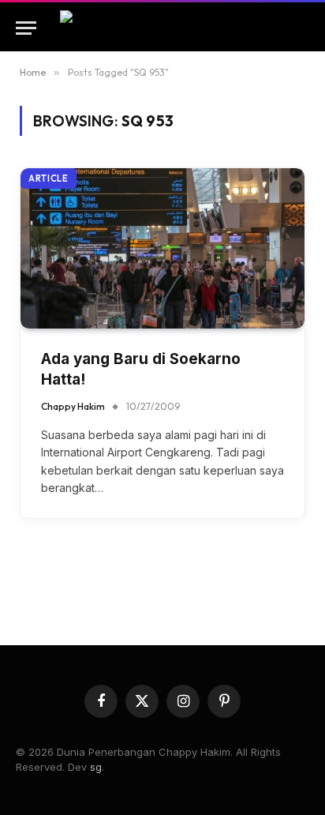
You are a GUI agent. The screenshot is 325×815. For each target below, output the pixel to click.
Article (48, 178)
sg (96, 767)
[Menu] (26, 28)
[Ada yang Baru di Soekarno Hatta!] (162, 248)
